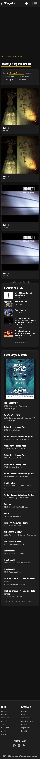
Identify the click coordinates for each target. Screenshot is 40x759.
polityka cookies (27, 721)
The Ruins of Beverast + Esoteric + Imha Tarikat (19, 580)
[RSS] (24, 745)
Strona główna (6, 56)
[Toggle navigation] (35, 3)
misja (23, 715)
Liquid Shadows (10, 482)
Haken (6, 513)
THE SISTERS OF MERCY (13, 532)
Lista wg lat (9, 80)
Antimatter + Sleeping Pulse (15, 427)
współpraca (25, 728)
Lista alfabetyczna (26, 76)
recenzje (4, 721)
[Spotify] (19, 745)
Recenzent (22, 80)
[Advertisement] (20, 30)
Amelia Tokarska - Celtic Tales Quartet (19, 436)
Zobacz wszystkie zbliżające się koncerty (20, 601)
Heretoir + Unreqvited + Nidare (16, 522)
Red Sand (7, 504)
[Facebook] (14, 745)
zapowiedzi (5, 718)
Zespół (28, 73)
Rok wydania (9, 76)
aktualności (5, 711)
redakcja (24, 711)
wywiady (4, 734)
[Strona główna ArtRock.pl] (8, 3)
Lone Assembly (9, 550)
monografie (5, 728)
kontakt (24, 731)
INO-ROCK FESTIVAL (11, 403)
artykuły (4, 731)
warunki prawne (27, 718)
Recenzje (18, 56)
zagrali (3, 724)
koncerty (4, 715)
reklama (24, 724)
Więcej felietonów (20, 342)
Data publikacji (15, 73)
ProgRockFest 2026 (12, 415)
